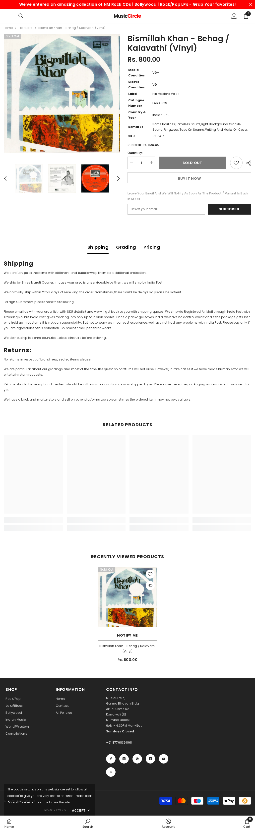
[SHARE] (247, 163)
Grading (126, 247)
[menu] (7, 16)
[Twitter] (111, 772)
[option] (62, 93)
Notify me (127, 635)
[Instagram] (124, 759)
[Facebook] (111, 759)
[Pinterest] (137, 759)
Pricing (151, 247)
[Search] (21, 16)
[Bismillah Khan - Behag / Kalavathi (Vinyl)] (127, 597)
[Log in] (234, 16)
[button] (5, 178)
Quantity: (135, 153)
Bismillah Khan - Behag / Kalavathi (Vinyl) (127, 648)
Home (8, 28)
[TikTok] (150, 759)
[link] (33, 520)
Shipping (98, 247)
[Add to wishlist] (236, 163)
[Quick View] (150, 585)
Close (251, 4)
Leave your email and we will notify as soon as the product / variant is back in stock (188, 196)
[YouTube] (163, 759)
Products (26, 28)
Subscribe (229, 209)
